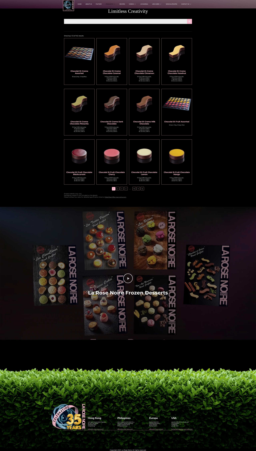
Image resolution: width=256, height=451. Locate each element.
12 (142, 189)
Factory (99, 4)
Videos (131, 4)
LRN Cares (155, 4)
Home (80, 4)
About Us (89, 4)
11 (138, 189)
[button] (128, 278)
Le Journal (144, 4)
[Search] (189, 21)
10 (134, 189)
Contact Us (185, 4)
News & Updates (171, 4)
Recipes (122, 4)
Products (109, 4)
